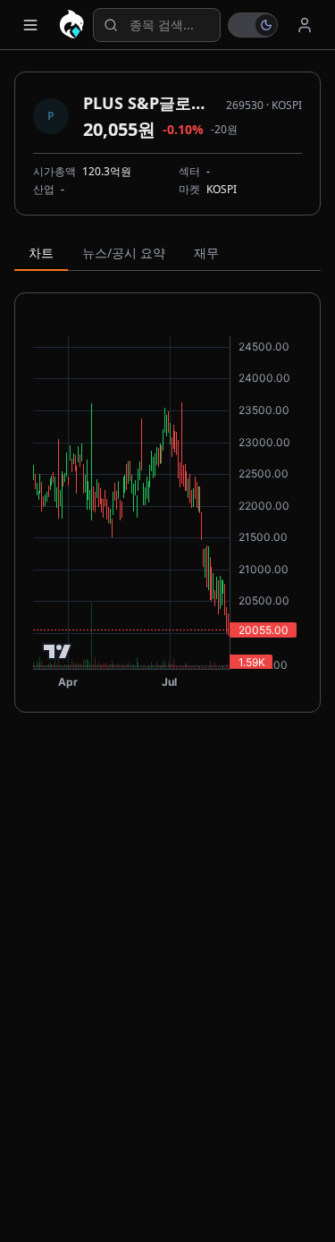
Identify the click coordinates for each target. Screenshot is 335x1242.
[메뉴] (30, 25)
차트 (41, 252)
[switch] (253, 25)
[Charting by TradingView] (57, 651)
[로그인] (305, 25)
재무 (206, 252)
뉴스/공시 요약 (123, 252)
